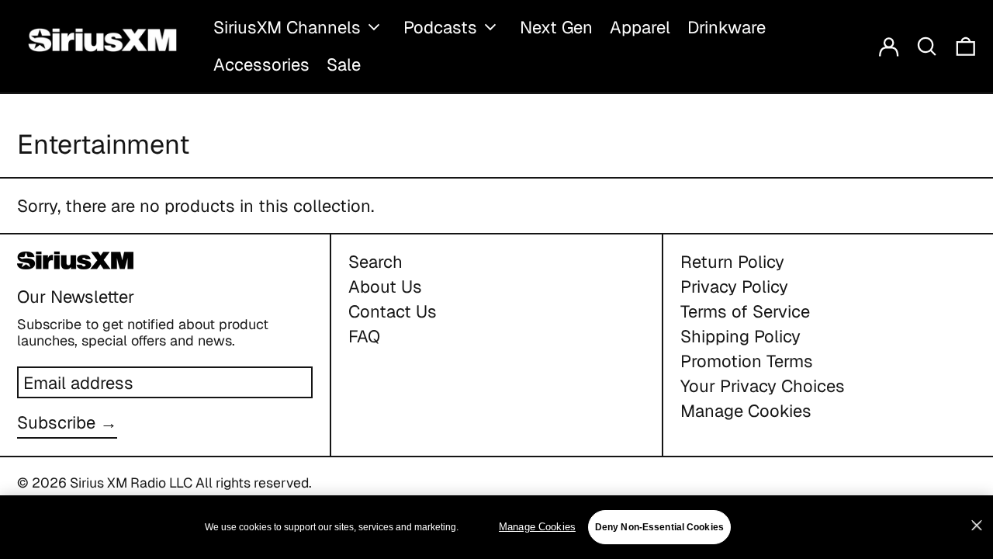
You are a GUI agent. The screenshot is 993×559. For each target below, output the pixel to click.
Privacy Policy (734, 286)
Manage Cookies (745, 411)
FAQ (364, 336)
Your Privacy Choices (762, 386)
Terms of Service (745, 311)
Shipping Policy (740, 336)
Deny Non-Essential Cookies (659, 527)
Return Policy (732, 262)
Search (375, 262)
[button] (927, 46)
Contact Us (392, 311)
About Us (385, 286)
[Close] (977, 526)
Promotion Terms (746, 361)
